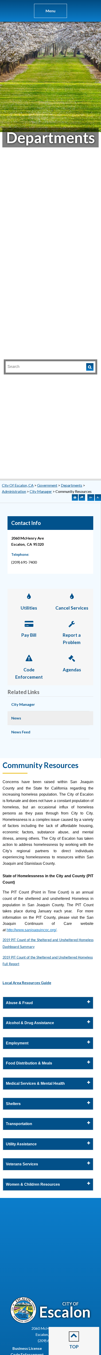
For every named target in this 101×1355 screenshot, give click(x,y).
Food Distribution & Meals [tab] (29, 1063)
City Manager (41, 491)
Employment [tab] (17, 1043)
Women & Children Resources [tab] (33, 1184)
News (16, 718)
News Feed (20, 732)
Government (47, 485)
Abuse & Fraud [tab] (19, 1003)
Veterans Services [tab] (22, 1164)
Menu (50, 10)
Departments (71, 485)
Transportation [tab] (19, 1124)
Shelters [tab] (13, 1104)
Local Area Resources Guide (27, 982)
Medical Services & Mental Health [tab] (35, 1083)
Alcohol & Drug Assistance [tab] (30, 1023)
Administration (14, 491)
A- (98, 497)
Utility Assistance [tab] (21, 1144)
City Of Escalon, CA (18, 485)
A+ (90, 497)
